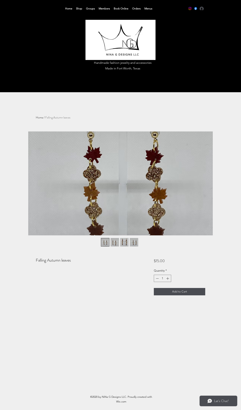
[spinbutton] (162, 278)
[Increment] (168, 278)
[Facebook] (196, 8)
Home (39, 117)
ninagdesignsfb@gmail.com (31, 15)
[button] (223, 8)
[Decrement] (156, 278)
